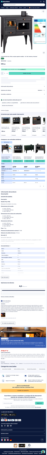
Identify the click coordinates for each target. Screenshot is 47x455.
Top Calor (7, 110)
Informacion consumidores (27, 453)
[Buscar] (4, 5)
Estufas (18, 363)
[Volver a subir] (42, 439)
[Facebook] (5, 426)
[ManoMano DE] (11, 440)
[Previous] (40, 186)
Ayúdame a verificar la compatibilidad (10, 102)
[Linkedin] (2, 426)
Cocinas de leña (22, 363)
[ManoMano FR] (2, 440)
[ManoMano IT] (5, 440)
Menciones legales (24, 451)
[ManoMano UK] (8, 440)
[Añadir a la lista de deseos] (44, 53)
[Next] (43, 186)
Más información (38, 407)
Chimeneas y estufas (14, 363)
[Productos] (1, 4)
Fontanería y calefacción (8, 363)
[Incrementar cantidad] (7, 73)
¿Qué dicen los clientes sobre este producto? (29, 102)
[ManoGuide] (43, 452)
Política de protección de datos (35, 451)
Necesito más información (7, 105)
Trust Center (4, 453)
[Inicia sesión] (40, 1)
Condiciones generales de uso (14, 453)
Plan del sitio (17, 451)
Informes (36, 453)
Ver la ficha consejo (39, 345)
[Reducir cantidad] (2, 73)
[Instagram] (8, 426)
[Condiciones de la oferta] (44, 69)
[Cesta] (43, 1)
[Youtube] (11, 426)
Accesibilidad (41, 453)
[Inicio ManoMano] (20, 1)
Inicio (2, 363)
